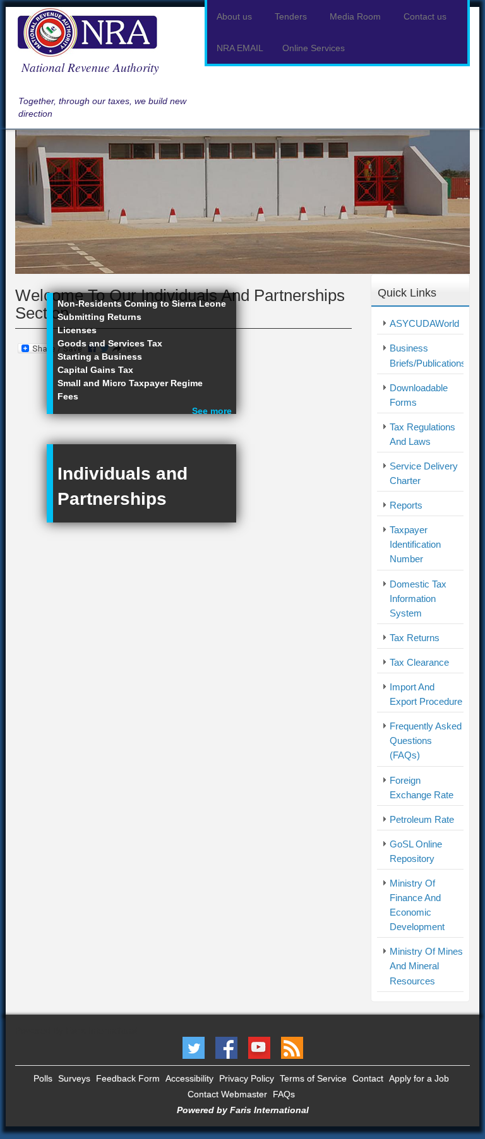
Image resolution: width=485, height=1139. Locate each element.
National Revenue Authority (90, 67)
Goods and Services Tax (109, 343)
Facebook (226, 1048)
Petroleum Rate (422, 819)
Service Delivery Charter (424, 473)
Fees (67, 396)
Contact (367, 1078)
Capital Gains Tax (95, 370)
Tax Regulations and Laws (422, 434)
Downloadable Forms (419, 395)
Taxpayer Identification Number (415, 544)
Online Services (314, 48)
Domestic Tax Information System (418, 598)
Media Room (356, 16)
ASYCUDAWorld (424, 323)
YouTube (259, 1048)
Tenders (292, 16)
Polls (42, 1078)
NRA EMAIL (240, 48)
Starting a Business (99, 356)
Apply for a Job (419, 1078)
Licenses (77, 330)
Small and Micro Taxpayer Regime (130, 383)
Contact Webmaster (227, 1094)
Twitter (194, 1048)
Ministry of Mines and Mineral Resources (426, 966)
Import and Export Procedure (426, 694)
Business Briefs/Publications (427, 355)
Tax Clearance (419, 662)
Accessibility (189, 1078)
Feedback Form (128, 1078)
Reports (406, 505)
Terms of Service (313, 1078)
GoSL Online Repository (416, 851)
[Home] (92, 32)
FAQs (284, 1094)
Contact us (426, 16)
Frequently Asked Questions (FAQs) (426, 740)
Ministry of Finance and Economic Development (417, 905)
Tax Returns (415, 637)
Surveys (74, 1078)
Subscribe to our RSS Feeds (292, 1048)
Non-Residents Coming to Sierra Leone (141, 303)
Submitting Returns (99, 317)
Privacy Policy (246, 1078)
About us (235, 16)
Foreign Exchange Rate (421, 787)
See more (212, 411)
